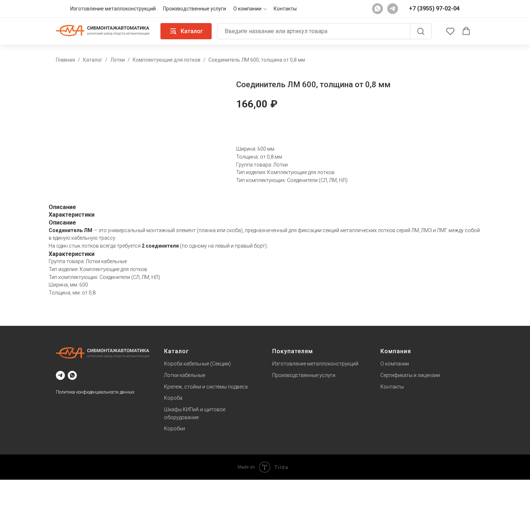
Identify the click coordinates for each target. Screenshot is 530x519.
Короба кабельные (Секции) (197, 364)
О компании (247, 9)
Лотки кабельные (184, 375)
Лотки (117, 60)
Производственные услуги (194, 9)
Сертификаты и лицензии (410, 375)
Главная (65, 60)
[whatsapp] (377, 8)
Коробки (174, 428)
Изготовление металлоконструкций (113, 9)
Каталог (92, 60)
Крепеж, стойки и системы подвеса (206, 387)
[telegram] (392, 8)
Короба (173, 398)
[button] (450, 31)
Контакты (285, 9)
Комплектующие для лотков (166, 60)
